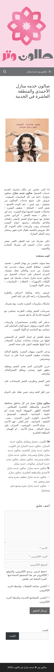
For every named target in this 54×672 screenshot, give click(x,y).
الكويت (42, 441)
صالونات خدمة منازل (24, 463)
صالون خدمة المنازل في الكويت (25, 446)
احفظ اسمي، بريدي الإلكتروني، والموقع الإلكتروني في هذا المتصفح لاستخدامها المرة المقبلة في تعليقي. (26, 575)
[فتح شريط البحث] (5, 71)
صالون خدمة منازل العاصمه (36, 450)
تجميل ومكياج (31, 441)
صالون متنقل (26, 459)
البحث (45, 630)
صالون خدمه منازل (36, 468)
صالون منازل (14, 472)
